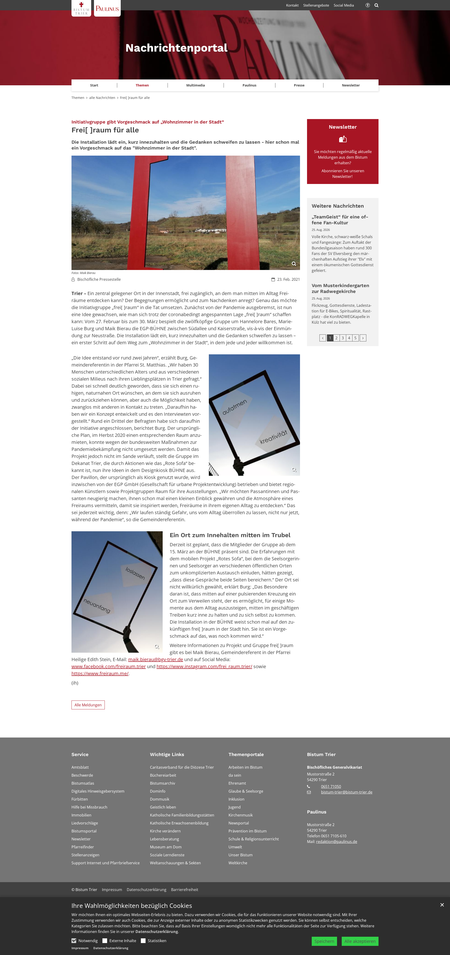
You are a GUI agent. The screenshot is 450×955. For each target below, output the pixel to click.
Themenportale (246, 754)
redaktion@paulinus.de (336, 841)
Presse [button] (299, 85)
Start (94, 85)
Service (80, 754)
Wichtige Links (167, 754)
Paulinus (316, 812)
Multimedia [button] (195, 85)
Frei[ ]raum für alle (135, 97)
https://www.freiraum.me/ (99, 673)
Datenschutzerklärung (156, 931)
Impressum (80, 948)
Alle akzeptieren (360, 941)
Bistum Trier (321, 754)
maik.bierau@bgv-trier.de (155, 659)
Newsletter (351, 85)
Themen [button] (142, 85)
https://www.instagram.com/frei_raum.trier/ (204, 666)
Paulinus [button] (249, 85)
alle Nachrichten (102, 97)
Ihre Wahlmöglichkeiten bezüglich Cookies (131, 906)
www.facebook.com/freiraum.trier (108, 666)
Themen (77, 97)
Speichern (324, 941)
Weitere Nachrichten (338, 206)
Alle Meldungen (88, 705)
